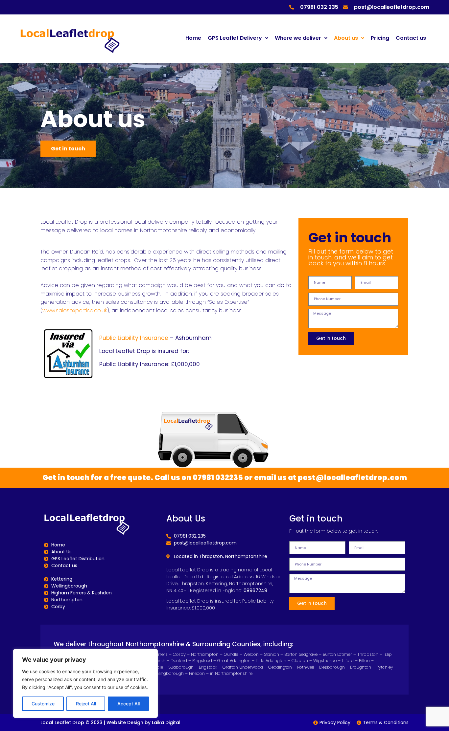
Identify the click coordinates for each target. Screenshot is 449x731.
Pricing (380, 38)
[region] (85, 683)
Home (193, 38)
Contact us (411, 38)
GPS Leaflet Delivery (235, 38)
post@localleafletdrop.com (352, 478)
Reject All (86, 703)
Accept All (128, 703)
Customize (43, 703)
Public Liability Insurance (133, 338)
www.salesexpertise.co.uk (74, 310)
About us (346, 38)
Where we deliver (298, 38)
